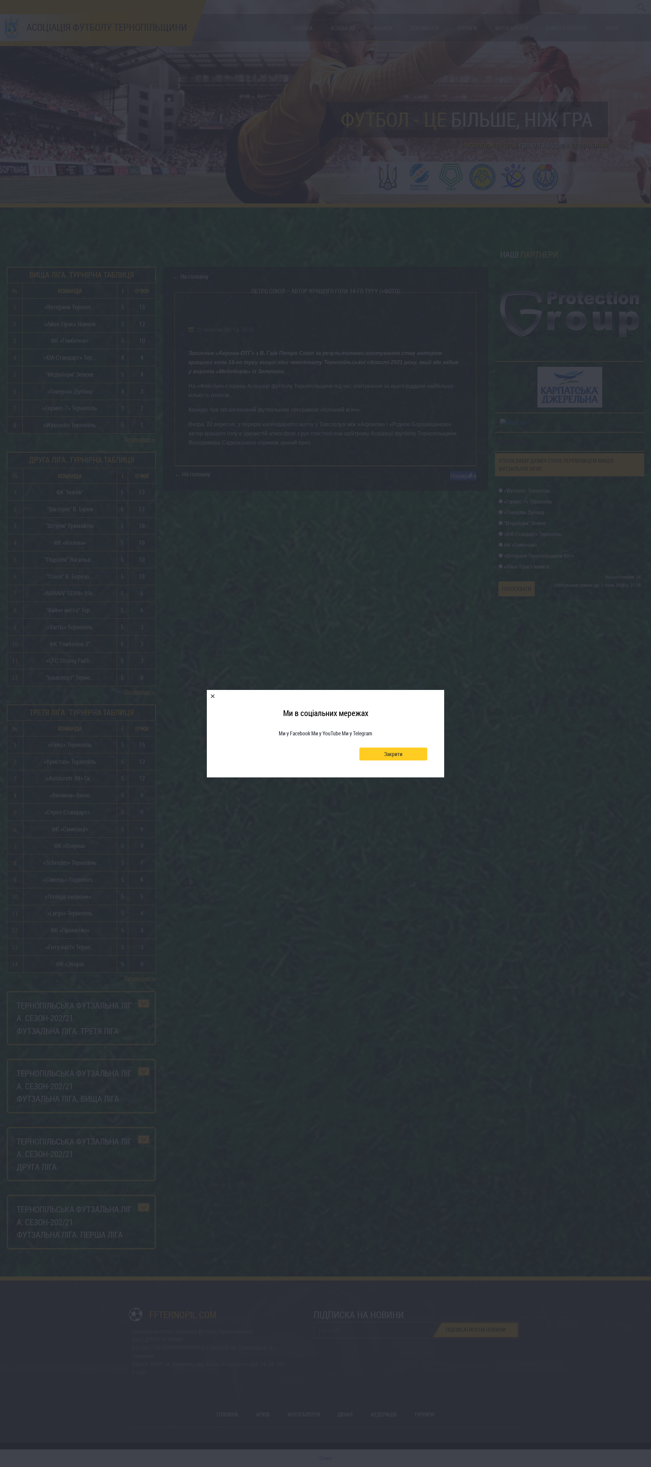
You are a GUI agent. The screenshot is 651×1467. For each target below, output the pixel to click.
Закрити (393, 754)
